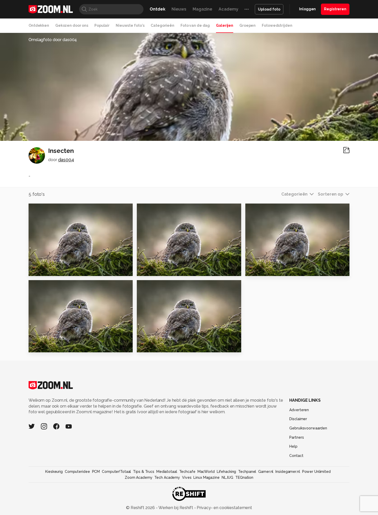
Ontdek (157, 9)
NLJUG (227, 477)
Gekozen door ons (71, 25)
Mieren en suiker (49, 346)
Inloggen (307, 9)
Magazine (202, 9)
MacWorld (206, 472)
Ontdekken (39, 25)
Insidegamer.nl (287, 472)
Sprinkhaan (151, 346)
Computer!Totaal (116, 472)
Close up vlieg (155, 269)
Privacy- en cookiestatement (224, 507)
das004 (66, 159)
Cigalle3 (257, 269)
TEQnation (244, 477)
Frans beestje (46, 269)
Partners (296, 437)
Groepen (247, 25)
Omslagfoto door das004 (53, 39)
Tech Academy (167, 477)
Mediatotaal (166, 472)
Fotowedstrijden (277, 25)
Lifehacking (226, 472)
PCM (96, 472)
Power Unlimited (316, 472)
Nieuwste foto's (130, 25)
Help (293, 446)
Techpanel (247, 472)
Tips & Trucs (143, 472)
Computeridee (77, 472)
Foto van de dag (195, 25)
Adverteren (299, 410)
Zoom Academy (138, 477)
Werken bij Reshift (176, 507)
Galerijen (224, 25)
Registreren (335, 9)
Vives (186, 477)
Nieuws (179, 9)
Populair (102, 25)
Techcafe (187, 472)
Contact (296, 456)
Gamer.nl (265, 472)
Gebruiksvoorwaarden (308, 428)
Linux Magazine (206, 477)
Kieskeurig (54, 472)
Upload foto (269, 9)
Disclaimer (298, 419)
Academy (228, 9)
